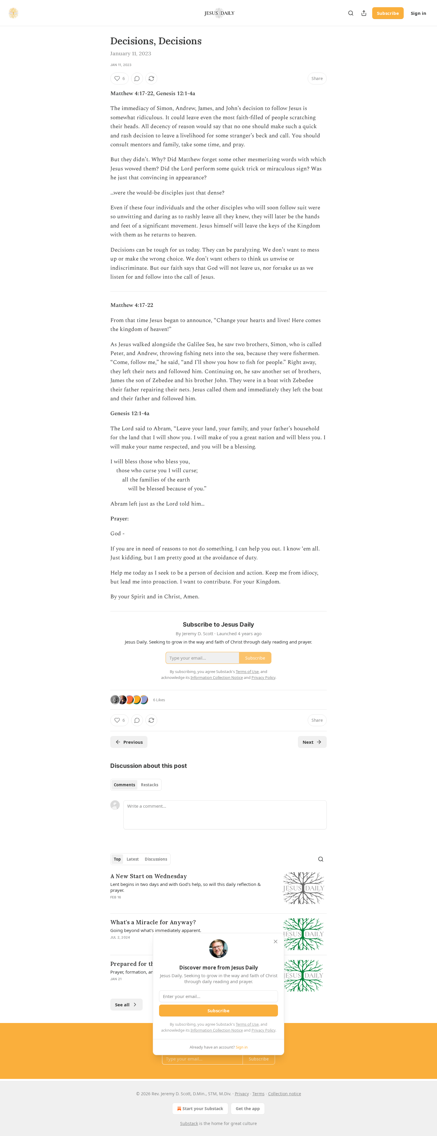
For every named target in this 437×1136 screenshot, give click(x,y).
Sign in (418, 13)
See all (122, 1005)
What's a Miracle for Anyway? (153, 922)
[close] (275, 941)
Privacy (242, 1093)
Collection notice (284, 1093)
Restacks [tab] (149, 784)
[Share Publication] (364, 13)
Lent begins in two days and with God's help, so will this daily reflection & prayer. (185, 887)
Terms (258, 1093)
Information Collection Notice (217, 1030)
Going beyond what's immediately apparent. (155, 930)
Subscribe (388, 13)
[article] (218, 890)
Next (308, 742)
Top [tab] (117, 859)
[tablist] (136, 785)
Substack (189, 1123)
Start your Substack (203, 1108)
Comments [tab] (124, 784)
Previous (133, 742)
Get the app (248, 1108)
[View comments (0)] (137, 78)
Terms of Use (247, 1024)
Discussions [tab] (156, 859)
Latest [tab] (133, 859)
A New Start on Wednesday (148, 876)
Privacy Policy (263, 1030)
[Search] (351, 13)
